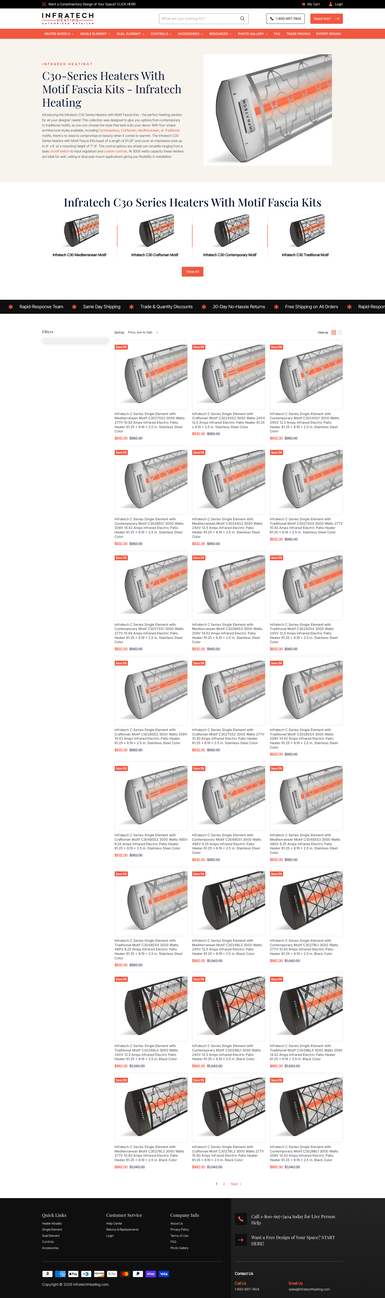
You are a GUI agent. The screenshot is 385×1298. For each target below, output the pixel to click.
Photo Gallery (179, 1248)
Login (110, 1235)
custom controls (115, 151)
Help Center (114, 1223)
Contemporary (109, 130)
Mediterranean (148, 130)
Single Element (52, 1229)
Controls (48, 1241)
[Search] (242, 19)
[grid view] (334, 332)
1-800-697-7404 (247, 1289)
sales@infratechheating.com (309, 1289)
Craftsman (128, 130)
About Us (176, 1223)
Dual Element (50, 1235)
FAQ (173, 1241)
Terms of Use (179, 1235)
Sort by (119, 332)
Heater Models (52, 1223)
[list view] (340, 332)
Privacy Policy (179, 1229)
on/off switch (60, 151)
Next (235, 1184)
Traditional (172, 130)
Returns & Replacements (122, 1229)
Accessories (50, 1248)
